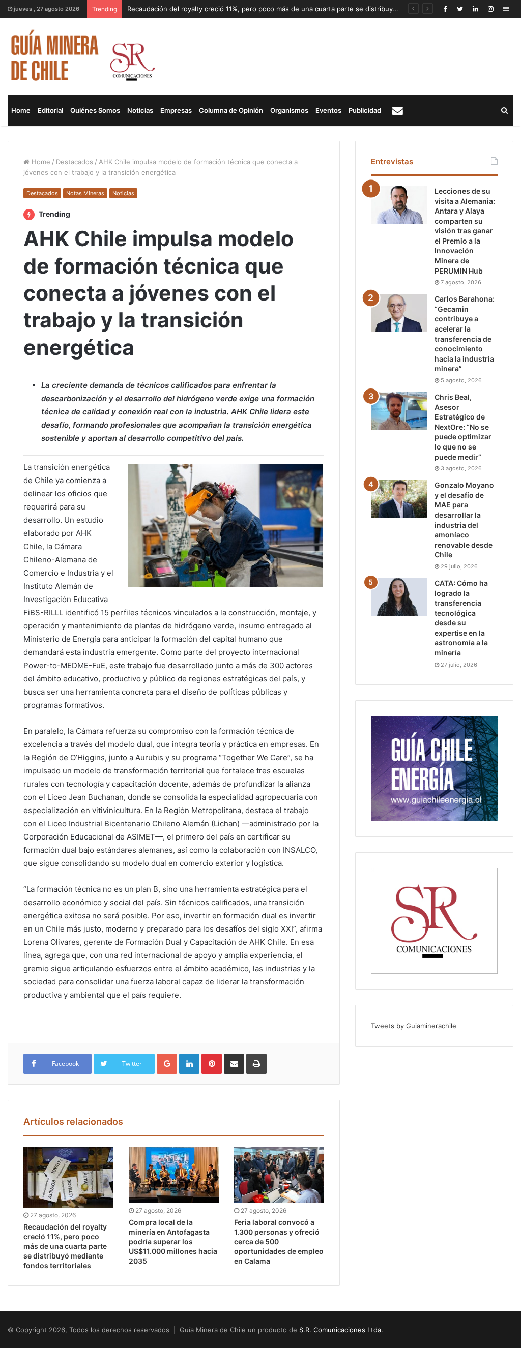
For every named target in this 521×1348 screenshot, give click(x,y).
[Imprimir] (256, 1064)
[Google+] (167, 1064)
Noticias (140, 110)
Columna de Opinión (231, 110)
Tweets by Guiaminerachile (413, 1026)
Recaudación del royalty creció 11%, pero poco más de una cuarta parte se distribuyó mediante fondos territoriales (309, 9)
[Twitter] (460, 9)
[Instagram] (490, 9)
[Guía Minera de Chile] (82, 56)
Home (21, 110)
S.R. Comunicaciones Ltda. (341, 1330)
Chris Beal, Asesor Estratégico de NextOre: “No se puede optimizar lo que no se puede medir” (463, 427)
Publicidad (365, 110)
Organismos (289, 110)
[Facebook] (444, 9)
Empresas (176, 110)
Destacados (74, 162)
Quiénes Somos (95, 110)
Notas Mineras (85, 193)
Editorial (50, 110)
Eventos (328, 110)
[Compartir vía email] (234, 1064)
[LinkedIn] (475, 9)
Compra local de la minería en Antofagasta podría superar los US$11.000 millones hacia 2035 (173, 1241)
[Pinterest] (211, 1064)
